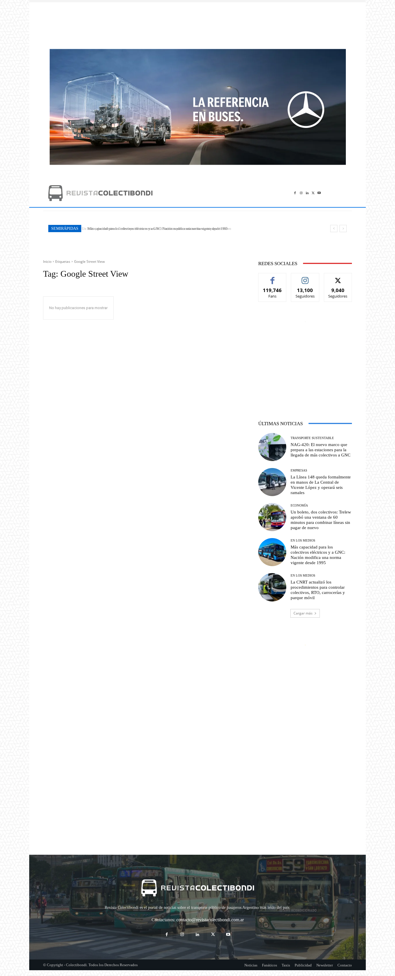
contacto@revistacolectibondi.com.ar (210, 919)
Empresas (299, 470)
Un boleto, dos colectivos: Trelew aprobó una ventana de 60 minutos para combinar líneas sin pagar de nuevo (321, 520)
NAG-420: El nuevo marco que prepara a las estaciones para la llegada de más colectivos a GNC (320, 449)
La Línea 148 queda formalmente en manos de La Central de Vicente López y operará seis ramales (321, 485)
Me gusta (272, 277)
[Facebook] (295, 193)
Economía (299, 505)
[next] (343, 228)
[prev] (333, 228)
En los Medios (303, 540)
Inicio (47, 261)
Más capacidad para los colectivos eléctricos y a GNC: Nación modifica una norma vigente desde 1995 (156, 229)
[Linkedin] (307, 193)
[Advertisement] (197, 23)
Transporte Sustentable (312, 438)
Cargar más (303, 613)
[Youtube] (319, 193)
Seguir (305, 277)
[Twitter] (313, 193)
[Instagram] (301, 193)
